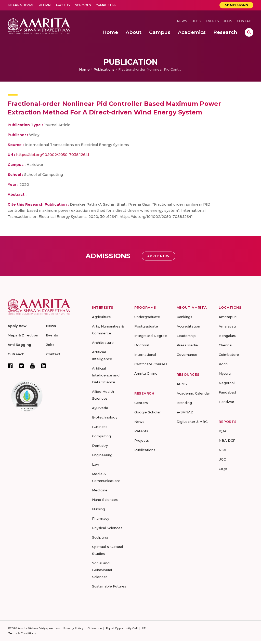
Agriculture (101, 317)
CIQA (223, 469)
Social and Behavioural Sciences (102, 570)
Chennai (225, 345)
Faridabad (227, 392)
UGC (222, 459)
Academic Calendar (193, 393)
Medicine (100, 490)
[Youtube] (32, 366)
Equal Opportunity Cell (122, 628)
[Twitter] (21, 365)
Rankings (184, 317)
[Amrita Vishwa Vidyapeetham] (39, 25)
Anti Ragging (19, 345)
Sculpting (100, 537)
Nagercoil (227, 383)
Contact (245, 21)
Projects (141, 440)
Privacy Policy (73, 628)
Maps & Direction (23, 335)
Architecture (103, 343)
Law (95, 464)
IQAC (223, 431)
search (249, 32)
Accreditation (188, 326)
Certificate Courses (150, 364)
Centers (141, 403)
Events (212, 21)
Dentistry (100, 445)
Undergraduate (147, 317)
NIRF (223, 450)
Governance (187, 354)
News (182, 21)
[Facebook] (10, 365)
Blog (196, 21)
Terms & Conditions (22, 633)
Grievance (94, 628)
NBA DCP (227, 440)
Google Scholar (147, 412)
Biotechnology (104, 417)
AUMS (182, 384)
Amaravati (227, 326)
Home (84, 69)
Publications (104, 69)
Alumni (45, 5)
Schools (83, 5)
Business (99, 427)
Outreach (16, 354)
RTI (144, 628)
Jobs (228, 21)
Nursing (98, 509)
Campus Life (106, 5)
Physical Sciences (107, 528)
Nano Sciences (105, 500)
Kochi (223, 364)
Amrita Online (146, 373)
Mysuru (225, 373)
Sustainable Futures (109, 586)
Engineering (102, 455)
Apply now (17, 326)
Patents (141, 431)
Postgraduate (146, 326)
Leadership (186, 336)
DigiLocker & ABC (192, 422)
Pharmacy (100, 518)
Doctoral (141, 345)
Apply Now (158, 256)
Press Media (187, 345)
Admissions (236, 5)
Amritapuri (228, 317)
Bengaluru (227, 336)
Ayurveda (100, 408)
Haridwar (226, 402)
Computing (101, 436)
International (21, 5)
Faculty (63, 5)
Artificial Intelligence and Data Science (106, 375)
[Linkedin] (43, 365)
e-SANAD (185, 412)
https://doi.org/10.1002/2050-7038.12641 (52, 154)
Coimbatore (229, 354)
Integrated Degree (150, 336)
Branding (184, 403)
